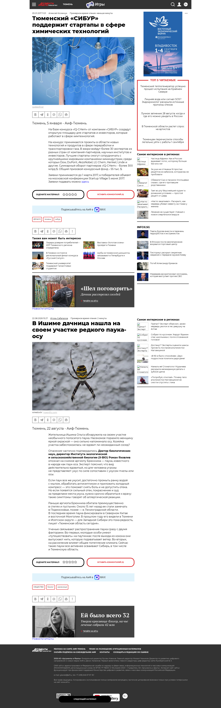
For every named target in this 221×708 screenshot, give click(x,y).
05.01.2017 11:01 (39, 13)
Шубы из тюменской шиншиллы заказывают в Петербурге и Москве (113, 255)
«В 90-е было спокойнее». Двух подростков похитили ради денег (168, 357)
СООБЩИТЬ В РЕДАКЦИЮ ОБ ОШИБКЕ (131, 652)
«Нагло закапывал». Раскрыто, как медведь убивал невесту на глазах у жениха (169, 204)
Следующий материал (85, 699)
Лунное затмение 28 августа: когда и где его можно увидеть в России (163, 115)
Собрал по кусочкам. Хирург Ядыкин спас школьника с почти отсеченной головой (169, 337)
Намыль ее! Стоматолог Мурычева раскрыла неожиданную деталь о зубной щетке (168, 369)
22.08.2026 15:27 (40, 318)
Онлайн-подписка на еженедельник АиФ (75, 652)
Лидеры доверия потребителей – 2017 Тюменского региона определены (62, 245)
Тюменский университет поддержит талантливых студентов (58, 266)
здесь (85, 181)
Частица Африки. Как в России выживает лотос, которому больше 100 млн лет (169, 161)
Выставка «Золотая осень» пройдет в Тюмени (110, 243)
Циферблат (38, 107)
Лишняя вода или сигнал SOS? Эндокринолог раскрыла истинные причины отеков (163, 102)
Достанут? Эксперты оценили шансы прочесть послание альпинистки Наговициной (169, 348)
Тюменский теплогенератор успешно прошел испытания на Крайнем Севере (163, 89)
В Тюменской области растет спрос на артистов (163, 128)
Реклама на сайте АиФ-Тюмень (69, 649)
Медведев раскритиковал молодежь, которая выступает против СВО (169, 275)
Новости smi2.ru (43, 308)
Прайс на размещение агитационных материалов (115, 649)
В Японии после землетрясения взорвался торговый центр (166, 243)
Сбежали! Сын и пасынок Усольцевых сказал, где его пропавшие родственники (170, 182)
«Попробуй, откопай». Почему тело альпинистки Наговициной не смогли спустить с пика (169, 380)
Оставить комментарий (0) (110, 194)
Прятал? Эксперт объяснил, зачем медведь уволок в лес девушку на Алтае (168, 326)
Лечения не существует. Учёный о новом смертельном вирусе (168, 213)
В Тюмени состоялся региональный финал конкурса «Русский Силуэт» (62, 255)
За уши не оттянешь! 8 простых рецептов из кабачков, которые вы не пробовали (170, 172)
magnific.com (50, 412)
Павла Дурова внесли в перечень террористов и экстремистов (167, 232)
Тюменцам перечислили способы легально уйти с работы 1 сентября (163, 141)
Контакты (105, 652)
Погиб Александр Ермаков (163, 263)
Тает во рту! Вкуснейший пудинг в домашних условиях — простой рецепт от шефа (168, 193)
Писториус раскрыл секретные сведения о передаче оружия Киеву (168, 254)
